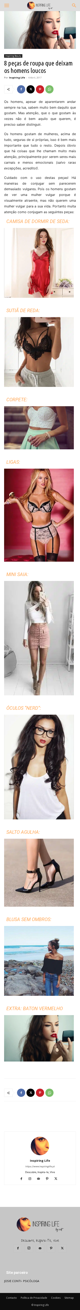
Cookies (56, 1298)
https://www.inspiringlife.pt (40, 1166)
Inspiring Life (17, 77)
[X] (30, 89)
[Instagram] (31, 1179)
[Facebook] (21, 89)
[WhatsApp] (49, 89)
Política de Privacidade (34, 1298)
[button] (6, 5)
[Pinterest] (40, 89)
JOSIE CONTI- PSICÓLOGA (21, 1281)
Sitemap (69, 1298)
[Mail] (40, 1179)
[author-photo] (40, 1155)
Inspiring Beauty (13, 55)
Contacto (11, 1298)
